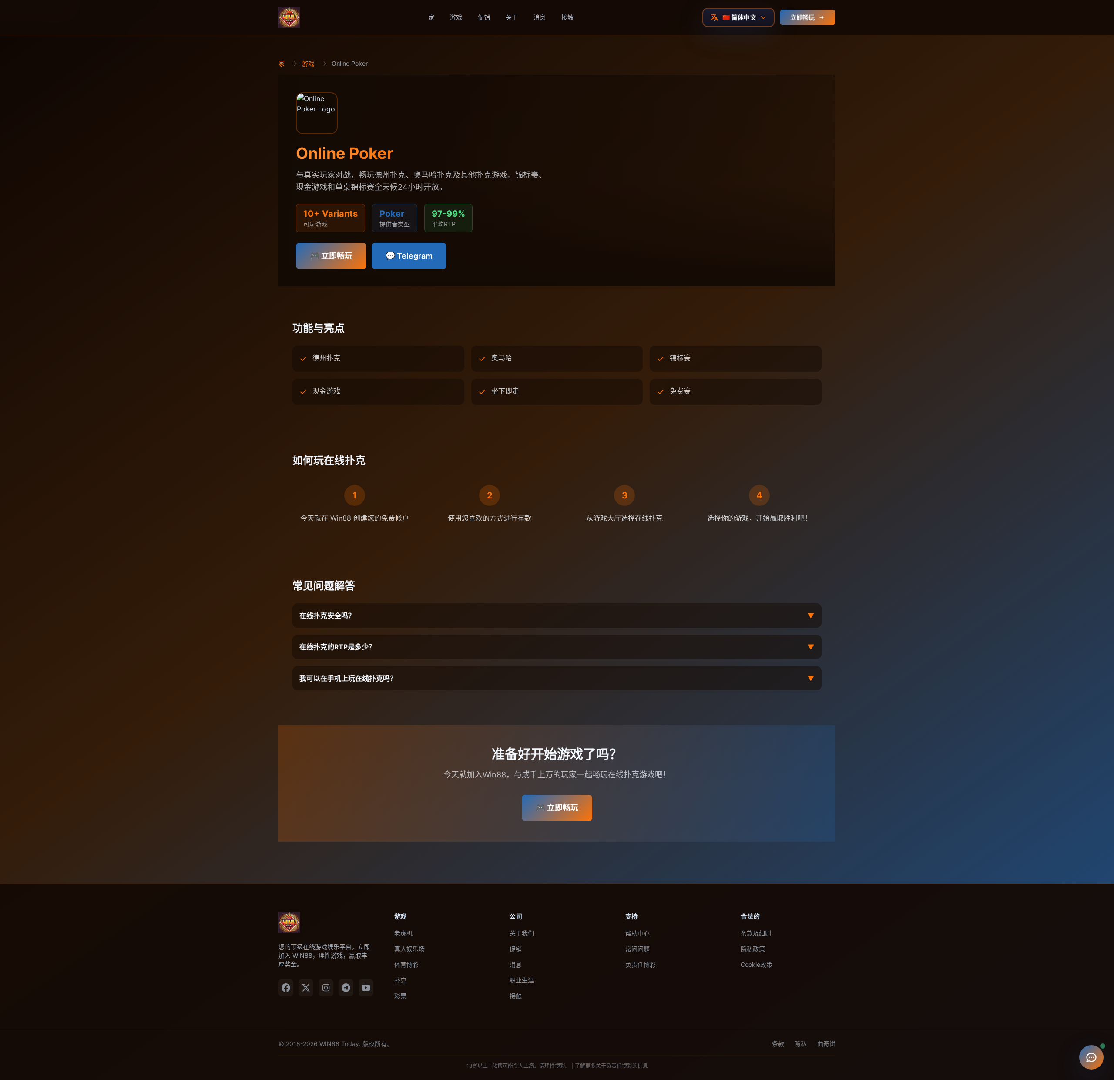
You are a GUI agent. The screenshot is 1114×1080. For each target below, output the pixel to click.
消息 (540, 17)
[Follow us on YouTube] (366, 987)
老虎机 (403, 933)
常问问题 (637, 948)
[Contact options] (1091, 1057)
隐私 (801, 1043)
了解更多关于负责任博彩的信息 (611, 1066)
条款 (778, 1043)
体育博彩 (406, 964)
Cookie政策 (756, 964)
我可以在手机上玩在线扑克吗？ (557, 678)
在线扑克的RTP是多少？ (557, 647)
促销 (484, 17)
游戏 (456, 17)
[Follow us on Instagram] (326, 987)
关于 (512, 17)
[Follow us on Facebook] (285, 987)
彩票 (400, 995)
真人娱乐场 (409, 948)
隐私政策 (753, 948)
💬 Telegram (409, 255)
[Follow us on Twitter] (306, 987)
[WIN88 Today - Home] (289, 17)
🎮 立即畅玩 (331, 255)
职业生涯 (522, 980)
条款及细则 (756, 933)
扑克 (400, 980)
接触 (567, 17)
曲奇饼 (826, 1043)
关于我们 (522, 933)
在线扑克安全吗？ (557, 615)
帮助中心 (637, 933)
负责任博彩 (640, 964)
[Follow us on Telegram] (346, 987)
